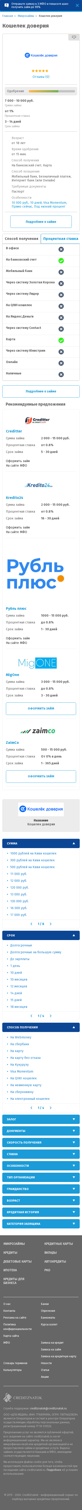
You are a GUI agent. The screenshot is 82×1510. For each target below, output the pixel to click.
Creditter (14, 431)
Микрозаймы (14, 1244)
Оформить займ (41, 708)
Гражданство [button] (18, 1189)
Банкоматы (48, 1317)
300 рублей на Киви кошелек (32, 860)
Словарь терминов (15, 1363)
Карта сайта (11, 1335)
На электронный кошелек (30, 1099)
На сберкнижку (21, 1092)
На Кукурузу (19, 1065)
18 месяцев (18, 1007)
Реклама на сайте (14, 1317)
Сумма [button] (12, 843)
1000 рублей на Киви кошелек (33, 853)
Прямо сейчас (22, 206)
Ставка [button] (12, 1154)
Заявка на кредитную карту (58, 1356)
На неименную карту (25, 1085)
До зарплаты (19, 959)
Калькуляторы (12, 1370)
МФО (6, 1342)
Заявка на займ (51, 1349)
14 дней (16, 993)
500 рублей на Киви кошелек (32, 867)
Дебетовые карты (17, 1261)
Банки (45, 1304)
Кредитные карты (58, 1244)
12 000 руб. (18, 881)
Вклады (50, 1253)
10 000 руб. (20, 203)
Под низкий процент (49, 206)
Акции (45, 1376)
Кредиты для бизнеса (13, 1281)
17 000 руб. (18, 915)
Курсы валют (49, 1324)
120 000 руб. (19, 888)
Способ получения (21, 238)
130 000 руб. (19, 901)
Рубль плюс (16, 608)
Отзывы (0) (41, 77)
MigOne (12, 675)
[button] (31, 924)
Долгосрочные (21, 945)
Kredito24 (14, 498)
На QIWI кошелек (23, 1078)
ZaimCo (12, 742)
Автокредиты (55, 1261)
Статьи (45, 1370)
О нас (7, 1304)
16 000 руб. (18, 908)
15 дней (16, 1000)
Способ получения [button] (22, 1027)
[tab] (41, 843)
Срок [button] (11, 935)
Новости (46, 1363)
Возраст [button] (13, 1200)
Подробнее (54, 1470)
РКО (47, 1270)
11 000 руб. (18, 874)
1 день (15, 966)
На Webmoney (20, 1037)
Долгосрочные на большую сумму (35, 952)
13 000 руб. (18, 894)
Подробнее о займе (41, 222)
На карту (16, 1051)
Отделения (48, 1310)
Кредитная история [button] (23, 1212)
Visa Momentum (54, 203)
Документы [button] (16, 1131)
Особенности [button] (18, 1165)
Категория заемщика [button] (23, 1223)
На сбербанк (19, 1044)
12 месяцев (18, 986)
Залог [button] (11, 1119)
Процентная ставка (60, 238)
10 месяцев (18, 979)
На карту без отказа (25, 1058)
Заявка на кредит (52, 1342)
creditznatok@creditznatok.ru (48, 1408)
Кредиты (10, 1253)
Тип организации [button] (21, 1177)
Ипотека (10, 1270)
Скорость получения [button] (24, 1142)
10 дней (36, 203)
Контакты (9, 1310)
